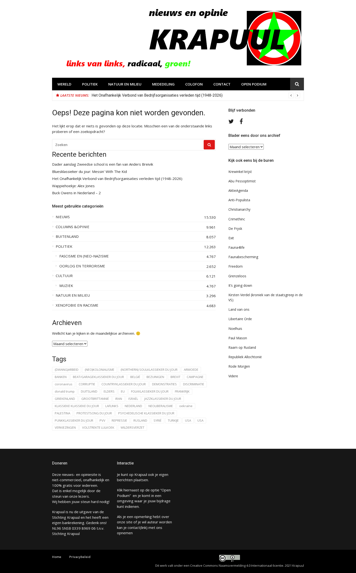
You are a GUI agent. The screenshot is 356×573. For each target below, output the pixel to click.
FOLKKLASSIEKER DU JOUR (150, 391)
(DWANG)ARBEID (66, 369)
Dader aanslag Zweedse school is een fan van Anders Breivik (102, 164)
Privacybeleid (80, 557)
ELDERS (109, 391)
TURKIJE (173, 420)
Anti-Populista (239, 200)
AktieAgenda (238, 190)
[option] (196, 95)
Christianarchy (239, 209)
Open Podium (253, 84)
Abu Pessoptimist (242, 181)
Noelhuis (235, 328)
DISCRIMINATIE (193, 384)
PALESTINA (62, 413)
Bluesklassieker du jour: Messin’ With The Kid (89, 171)
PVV (102, 420)
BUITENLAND (67, 236)
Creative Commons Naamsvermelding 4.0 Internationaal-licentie (236, 565)
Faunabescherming (243, 257)
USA (188, 420)
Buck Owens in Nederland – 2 (76, 193)
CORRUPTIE (87, 384)
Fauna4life (236, 247)
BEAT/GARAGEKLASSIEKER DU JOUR (98, 377)
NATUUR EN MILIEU (124, 84)
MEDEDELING (163, 84)
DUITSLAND (89, 391)
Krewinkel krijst (240, 171)
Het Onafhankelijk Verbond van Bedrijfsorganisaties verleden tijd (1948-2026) (157, 95)
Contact (222, 84)
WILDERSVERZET (132, 427)
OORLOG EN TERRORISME (82, 266)
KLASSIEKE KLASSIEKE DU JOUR (77, 406)
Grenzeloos (237, 276)
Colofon (194, 84)
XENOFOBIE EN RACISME (77, 305)
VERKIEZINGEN (65, 427)
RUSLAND (140, 420)
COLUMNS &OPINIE (72, 227)
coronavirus (63, 384)
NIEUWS (63, 217)
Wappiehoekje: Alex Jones (73, 186)
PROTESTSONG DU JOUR (94, 413)
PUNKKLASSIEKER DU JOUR (74, 420)
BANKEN (61, 377)
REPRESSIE (119, 420)
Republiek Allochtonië (245, 357)
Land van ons (238, 309)
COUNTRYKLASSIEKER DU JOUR (123, 384)
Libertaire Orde (240, 319)
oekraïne (186, 406)
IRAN (118, 398)
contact (134, 527)
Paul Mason (237, 338)
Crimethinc (236, 219)
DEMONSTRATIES (164, 384)
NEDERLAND (133, 406)
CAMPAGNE (195, 377)
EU (123, 391)
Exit (231, 238)
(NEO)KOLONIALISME (99, 369)
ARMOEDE (191, 369)
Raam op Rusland (242, 347)
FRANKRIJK (182, 391)
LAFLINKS (111, 406)
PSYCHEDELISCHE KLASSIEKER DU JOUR (146, 413)
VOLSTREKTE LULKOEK (98, 427)
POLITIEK (90, 84)
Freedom (235, 266)
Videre (233, 376)
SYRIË (158, 420)
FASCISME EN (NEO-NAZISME (84, 256)
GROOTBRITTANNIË (95, 398)
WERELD (64, 84)
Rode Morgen (239, 366)
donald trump (65, 391)
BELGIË (135, 377)
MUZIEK (66, 285)
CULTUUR (64, 275)
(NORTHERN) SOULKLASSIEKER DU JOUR (149, 369)
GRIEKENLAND (65, 398)
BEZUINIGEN (155, 377)
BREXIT (175, 377)
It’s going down (240, 285)
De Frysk (235, 228)
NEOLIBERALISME (160, 406)
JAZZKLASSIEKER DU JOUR (162, 398)
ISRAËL (133, 398)
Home (56, 557)
